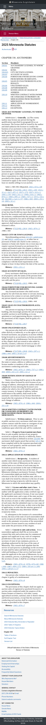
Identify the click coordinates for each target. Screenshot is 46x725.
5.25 (3, 561)
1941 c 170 (6, 194)
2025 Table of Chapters (12, 625)
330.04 (4, 77)
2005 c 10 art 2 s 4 (19, 353)
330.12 (4, 106)
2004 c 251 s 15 (12, 372)
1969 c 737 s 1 (27, 197)
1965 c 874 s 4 (19, 403)
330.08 (4, 88)
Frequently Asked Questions (11, 672)
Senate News (6, 708)
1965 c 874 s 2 (34, 229)
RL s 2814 (23, 229)
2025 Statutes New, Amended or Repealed (19, 622)
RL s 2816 (23, 301)
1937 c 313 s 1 (34, 192)
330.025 (5, 72)
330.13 (4, 108)
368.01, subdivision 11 (17, 239)
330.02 (4, 70)
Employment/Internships (10, 664)
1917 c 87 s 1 (12, 192)
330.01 (4, 65)
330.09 (4, 90)
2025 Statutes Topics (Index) (14, 628)
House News (6, 706)
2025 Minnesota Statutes (9, 38)
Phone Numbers (7, 697)
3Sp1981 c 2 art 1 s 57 (14, 199)
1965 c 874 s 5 (19, 451)
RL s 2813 (23, 190)
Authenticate (6, 49)
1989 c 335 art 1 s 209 (31, 566)
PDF (15, 49)
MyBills (4, 711)
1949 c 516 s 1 (30, 194)
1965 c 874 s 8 (19, 580)
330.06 (4, 86)
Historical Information (9, 661)
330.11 (4, 103)
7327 (16, 351)
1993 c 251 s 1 (19, 267)
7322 (16, 190)
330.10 (4, 95)
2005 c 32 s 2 (24, 372)
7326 (16, 324)
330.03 (4, 74)
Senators (5, 684)
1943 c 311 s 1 (17, 194)
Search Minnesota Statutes (14, 616)
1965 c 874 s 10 (35, 187)
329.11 (38, 441)
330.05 (4, 81)
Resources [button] (9, 610)
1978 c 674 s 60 (32, 564)
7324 (16, 283)
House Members (7, 681)
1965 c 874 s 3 (19, 370)
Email (17, 693)
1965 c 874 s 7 (19, 605)
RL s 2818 (23, 351)
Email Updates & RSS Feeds (11, 714)
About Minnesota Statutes (13, 619)
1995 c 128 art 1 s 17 (10, 569)
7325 (16, 301)
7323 (16, 229)
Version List (8, 641)
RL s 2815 (23, 283)
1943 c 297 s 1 (34, 351)
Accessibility (6, 669)
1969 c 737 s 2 (31, 370)
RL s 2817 (23, 324)
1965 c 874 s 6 (19, 564)
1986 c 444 (28, 199)
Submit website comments (11, 699)
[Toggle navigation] (5, 6)
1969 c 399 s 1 (14, 197)
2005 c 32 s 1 (10, 201)
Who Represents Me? (9, 678)
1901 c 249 (32, 190)
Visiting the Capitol (8, 666)
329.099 (37, 439)
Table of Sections (10, 635)
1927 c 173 (23, 192)
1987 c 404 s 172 (14, 566)
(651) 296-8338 (7, 693)
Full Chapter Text (10, 638)
